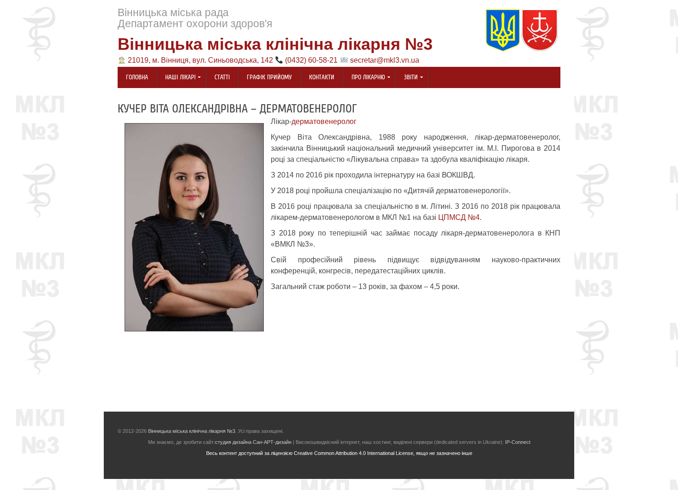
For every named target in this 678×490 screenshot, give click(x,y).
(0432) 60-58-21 (311, 60)
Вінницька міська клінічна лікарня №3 (275, 44)
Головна (137, 77)
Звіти (407, 78)
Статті (222, 77)
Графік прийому (269, 77)
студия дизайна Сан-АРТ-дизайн (253, 442)
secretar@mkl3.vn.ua (384, 60)
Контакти (321, 77)
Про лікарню (364, 78)
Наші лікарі (176, 78)
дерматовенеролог (324, 121)
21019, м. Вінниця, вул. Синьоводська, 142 (200, 60)
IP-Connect (517, 442)
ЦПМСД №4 (459, 217)
